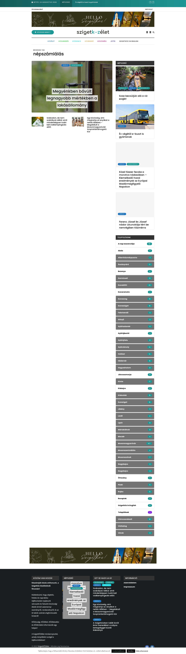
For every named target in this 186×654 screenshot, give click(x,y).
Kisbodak (110, 582)
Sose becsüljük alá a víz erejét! (133, 97)
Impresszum (129, 587)
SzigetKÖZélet (76, 65)
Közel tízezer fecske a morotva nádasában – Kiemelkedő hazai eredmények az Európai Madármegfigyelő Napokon (133, 179)
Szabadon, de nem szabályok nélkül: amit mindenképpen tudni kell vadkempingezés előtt (57, 122)
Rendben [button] (131, 651)
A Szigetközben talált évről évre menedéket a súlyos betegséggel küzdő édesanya (106, 627)
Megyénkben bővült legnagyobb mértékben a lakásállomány (72, 98)
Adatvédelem (130, 583)
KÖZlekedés (64, 41)
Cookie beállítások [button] (118, 651)
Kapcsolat (149, 9)
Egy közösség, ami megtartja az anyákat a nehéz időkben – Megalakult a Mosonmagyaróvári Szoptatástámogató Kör (98, 125)
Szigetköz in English (128, 41)
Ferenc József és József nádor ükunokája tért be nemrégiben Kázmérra (134, 224)
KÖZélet (51, 41)
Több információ (142, 651)
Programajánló (37, 9)
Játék (112, 41)
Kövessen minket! (43, 32)
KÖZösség (102, 41)
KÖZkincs (76, 41)
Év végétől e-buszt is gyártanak (131, 135)
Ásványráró (99, 582)
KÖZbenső (89, 41)
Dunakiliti (122, 88)
